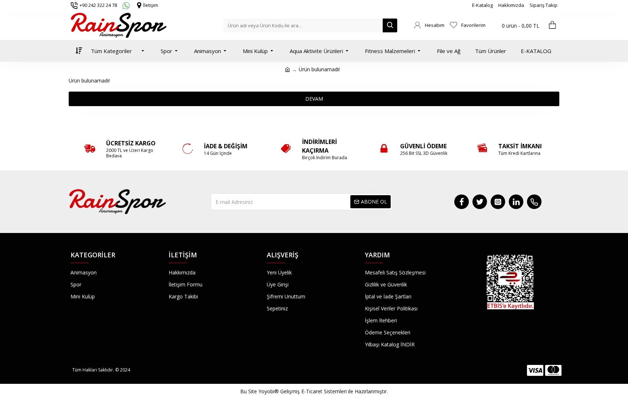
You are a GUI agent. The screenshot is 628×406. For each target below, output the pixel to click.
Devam (314, 98)
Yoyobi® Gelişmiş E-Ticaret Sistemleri (302, 391)
